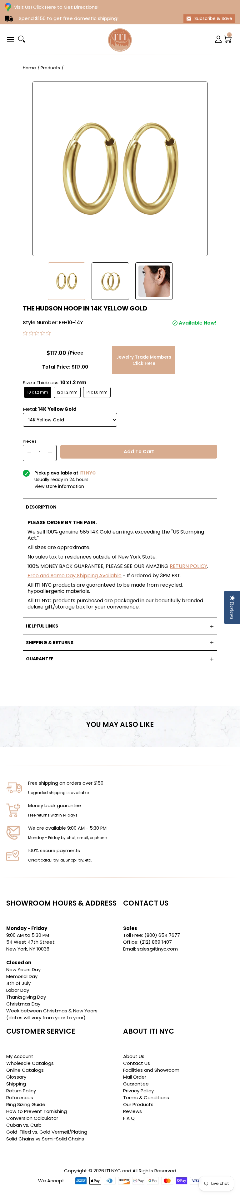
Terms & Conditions (146, 1097)
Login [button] (218, 39)
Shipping (16, 1083)
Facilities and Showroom (151, 1070)
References (19, 1097)
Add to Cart (139, 451)
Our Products (138, 1104)
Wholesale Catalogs (30, 1063)
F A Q (129, 1118)
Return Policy (21, 1090)
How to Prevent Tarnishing (36, 1111)
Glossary (16, 1077)
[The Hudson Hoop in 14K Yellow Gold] (66, 281)
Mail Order (134, 1077)
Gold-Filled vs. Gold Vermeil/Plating (46, 1132)
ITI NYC (113, 1170)
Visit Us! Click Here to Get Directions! (56, 7)
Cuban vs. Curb (24, 1125)
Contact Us (136, 1063)
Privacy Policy (138, 1090)
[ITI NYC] (120, 39)
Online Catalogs (25, 1070)
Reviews (132, 1111)
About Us (133, 1056)
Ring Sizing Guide (25, 1104)
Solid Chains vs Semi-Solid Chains (45, 1138)
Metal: (50, 409)
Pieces (30, 440)
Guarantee (136, 1083)
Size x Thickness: (54, 382)
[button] (10, 38)
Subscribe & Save (213, 18)
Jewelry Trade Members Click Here (143, 360)
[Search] (21, 39)
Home (29, 68)
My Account (19, 1056)
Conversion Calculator (32, 1118)
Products (50, 68)
